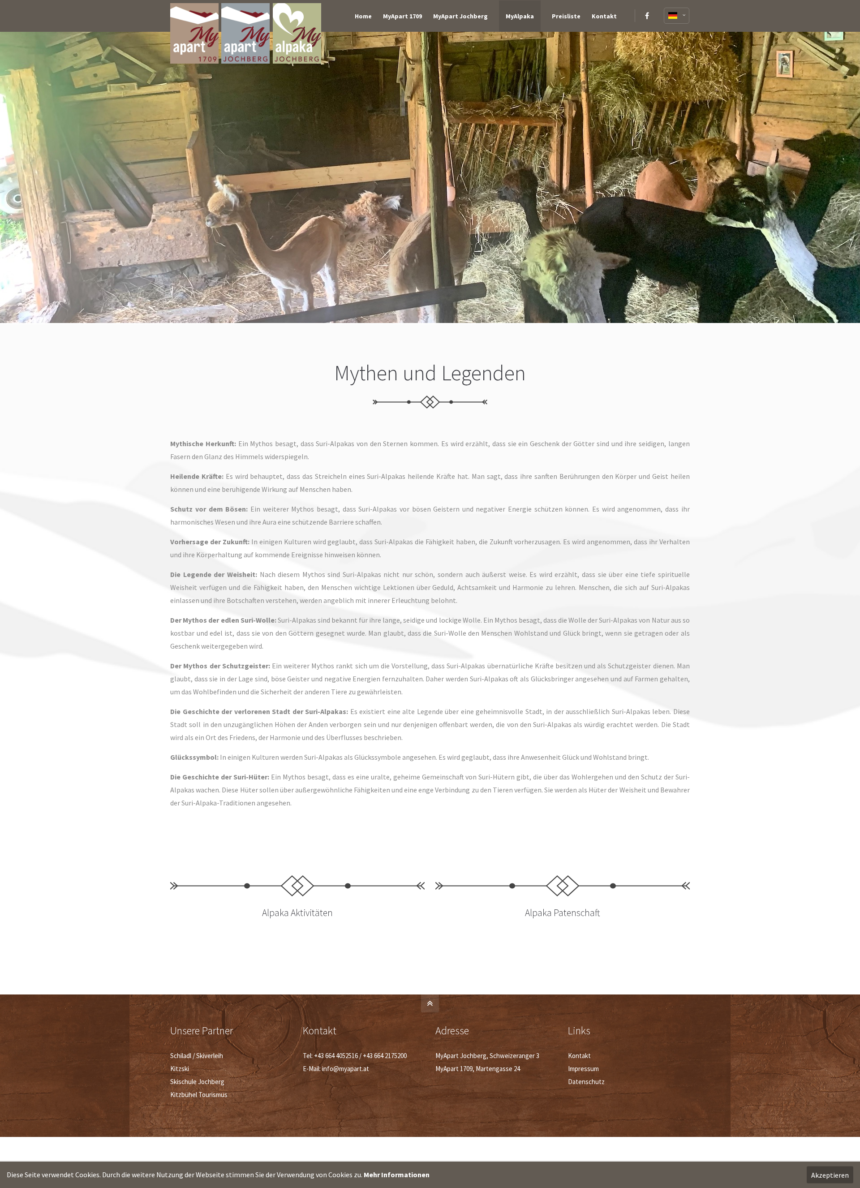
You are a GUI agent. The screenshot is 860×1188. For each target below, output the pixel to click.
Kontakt (579, 1055)
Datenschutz (586, 1081)
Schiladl (180, 1055)
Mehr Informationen (397, 1174)
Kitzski (179, 1068)
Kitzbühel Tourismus (199, 1094)
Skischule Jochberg (197, 1081)
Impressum (583, 1068)
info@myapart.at (345, 1068)
